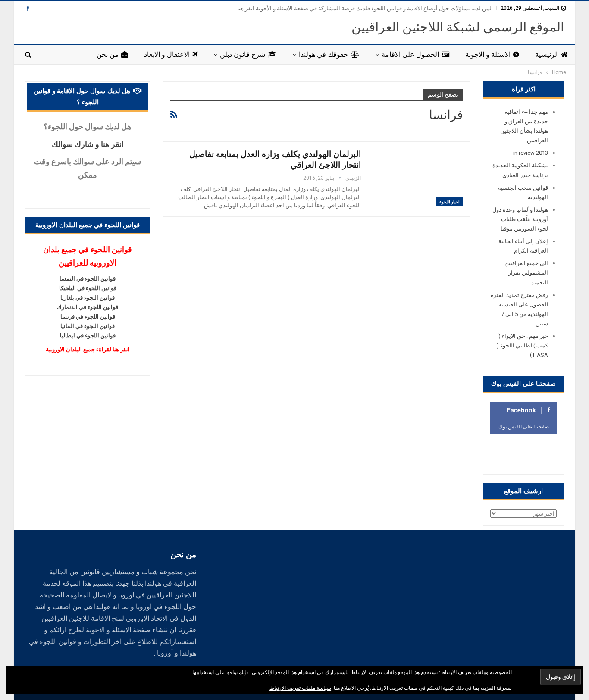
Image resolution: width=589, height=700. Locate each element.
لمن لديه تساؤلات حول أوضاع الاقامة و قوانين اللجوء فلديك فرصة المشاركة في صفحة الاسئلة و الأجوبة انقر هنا (364, 8)
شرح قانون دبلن (242, 54)
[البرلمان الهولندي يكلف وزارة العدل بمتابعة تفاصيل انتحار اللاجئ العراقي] (417, 177)
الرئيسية (547, 54)
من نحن (108, 54)
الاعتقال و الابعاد (167, 54)
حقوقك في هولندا (323, 54)
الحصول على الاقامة (410, 54)
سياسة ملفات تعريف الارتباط (300, 688)
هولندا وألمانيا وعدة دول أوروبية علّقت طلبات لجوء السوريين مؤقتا (520, 219)
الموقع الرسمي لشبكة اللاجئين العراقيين (457, 26)
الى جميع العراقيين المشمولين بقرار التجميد (526, 272)
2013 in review (530, 153)
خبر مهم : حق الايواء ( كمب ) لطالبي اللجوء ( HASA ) (522, 345)
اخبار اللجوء (449, 202)
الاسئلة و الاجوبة (488, 54)
